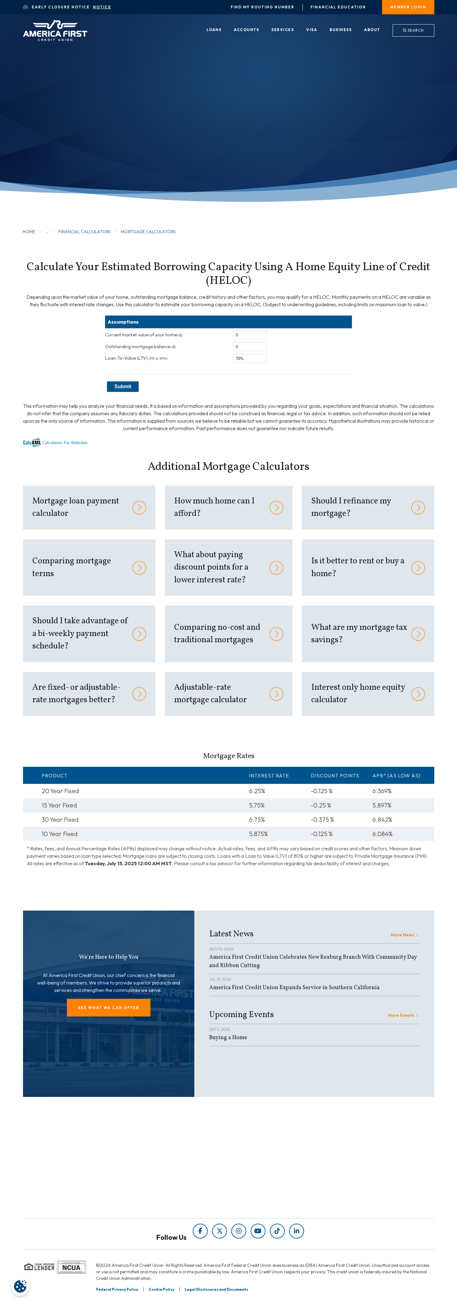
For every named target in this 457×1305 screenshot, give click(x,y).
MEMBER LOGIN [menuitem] (408, 7)
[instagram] (238, 1231)
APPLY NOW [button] (65, 144)
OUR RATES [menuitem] (251, 1163)
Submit (122, 386)
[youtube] (258, 1231)
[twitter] (219, 1231)
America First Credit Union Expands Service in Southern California (294, 988)
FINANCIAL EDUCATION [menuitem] (160, 1163)
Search (415, 30)
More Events (401, 1015)
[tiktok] (277, 1231)
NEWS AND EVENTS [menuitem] (155, 1180)
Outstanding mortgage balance (140, 346)
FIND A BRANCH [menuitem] (256, 1180)
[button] (108, 1007)
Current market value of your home (143, 335)
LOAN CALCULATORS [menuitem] (157, 1189)
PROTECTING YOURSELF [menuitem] (161, 1171)
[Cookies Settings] (20, 1286)
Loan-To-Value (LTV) (136, 358)
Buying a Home (228, 1038)
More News (402, 935)
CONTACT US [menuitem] (253, 1197)
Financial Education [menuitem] (338, 7)
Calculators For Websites (65, 442)
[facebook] (200, 1231)
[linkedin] (296, 1231)
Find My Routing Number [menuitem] (262, 7)
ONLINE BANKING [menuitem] (258, 1189)
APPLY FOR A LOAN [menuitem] (260, 1171)
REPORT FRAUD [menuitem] (151, 1197)
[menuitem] (214, 30)
